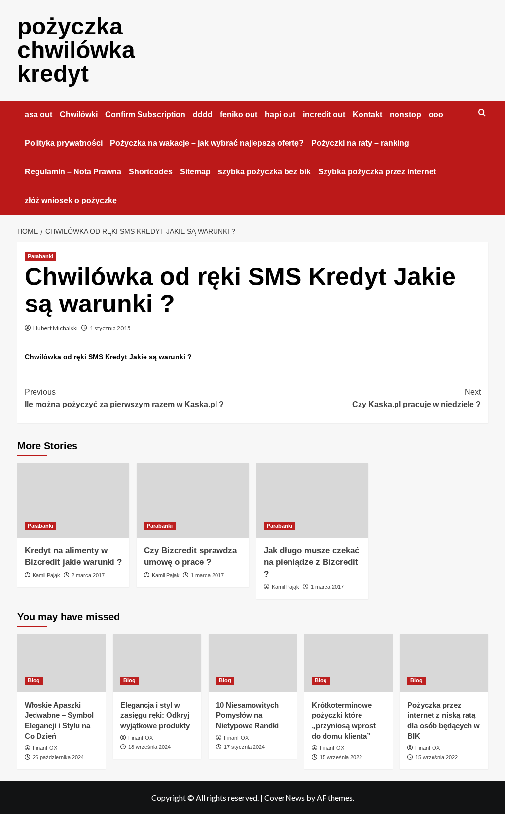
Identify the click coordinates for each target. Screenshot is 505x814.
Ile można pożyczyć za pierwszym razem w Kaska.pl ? (124, 398)
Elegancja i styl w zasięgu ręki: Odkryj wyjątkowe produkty (155, 715)
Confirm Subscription (145, 114)
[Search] (482, 113)
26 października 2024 (58, 757)
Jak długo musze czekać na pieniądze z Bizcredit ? (311, 562)
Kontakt (367, 114)
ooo (436, 114)
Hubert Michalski (55, 328)
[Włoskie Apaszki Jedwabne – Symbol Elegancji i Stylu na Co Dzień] (61, 663)
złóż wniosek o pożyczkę (71, 200)
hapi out (280, 114)
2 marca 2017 (88, 575)
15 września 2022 (341, 757)
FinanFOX (45, 748)
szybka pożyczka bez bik (264, 172)
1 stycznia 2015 (110, 328)
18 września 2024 (149, 747)
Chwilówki (79, 114)
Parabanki (40, 256)
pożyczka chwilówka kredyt (76, 50)
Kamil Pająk (46, 575)
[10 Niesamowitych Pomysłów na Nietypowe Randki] (253, 663)
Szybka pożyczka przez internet (377, 172)
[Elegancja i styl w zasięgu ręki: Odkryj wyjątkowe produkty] (157, 663)
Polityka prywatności (64, 143)
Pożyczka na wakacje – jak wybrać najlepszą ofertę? (207, 143)
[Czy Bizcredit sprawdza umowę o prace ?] (193, 500)
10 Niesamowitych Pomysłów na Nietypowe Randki (247, 715)
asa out (38, 114)
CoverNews (284, 797)
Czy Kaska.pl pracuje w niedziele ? (416, 398)
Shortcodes (151, 172)
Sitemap (195, 172)
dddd (203, 114)
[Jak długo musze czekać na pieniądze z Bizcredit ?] (312, 500)
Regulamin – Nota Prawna (73, 172)
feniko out (238, 114)
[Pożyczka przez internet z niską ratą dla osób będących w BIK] (444, 663)
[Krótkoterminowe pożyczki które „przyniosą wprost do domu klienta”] (348, 663)
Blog (34, 680)
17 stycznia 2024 (244, 747)
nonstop (405, 114)
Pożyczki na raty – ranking (360, 143)
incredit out (324, 114)
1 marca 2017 (207, 575)
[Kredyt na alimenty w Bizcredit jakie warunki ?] (73, 500)
